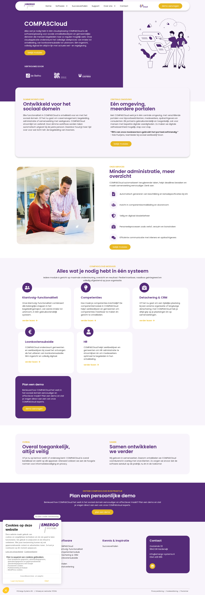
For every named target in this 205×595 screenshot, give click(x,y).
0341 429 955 (156, 557)
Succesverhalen (80, 6)
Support (95, 6)
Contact (124, 6)
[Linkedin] (152, 566)
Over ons (108, 6)
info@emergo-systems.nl (162, 554)
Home (48, 6)
